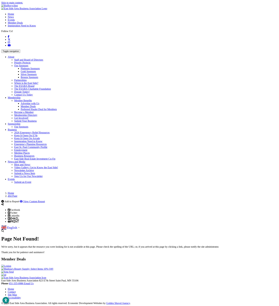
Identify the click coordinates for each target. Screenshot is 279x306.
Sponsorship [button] (14, 123)
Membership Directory (25, 115)
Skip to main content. (12, 2)
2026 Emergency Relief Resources (32, 132)
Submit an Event (22, 182)
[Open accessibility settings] (6, 300)
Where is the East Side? (26, 83)
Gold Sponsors (28, 71)
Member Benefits (23, 100)
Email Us (29, 283)
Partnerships (20, 80)
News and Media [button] (16, 161)
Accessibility (14, 297)
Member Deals (15, 22)
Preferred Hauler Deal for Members (39, 109)
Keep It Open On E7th (25, 135)
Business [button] (12, 129)
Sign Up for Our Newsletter (28, 176)
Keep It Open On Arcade (27, 138)
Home (11, 14)
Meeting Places (22, 153)
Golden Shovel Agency (118, 303)
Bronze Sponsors (29, 77)
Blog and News (22, 164)
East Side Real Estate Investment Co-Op (34, 158)
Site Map (12, 294)
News (11, 17)
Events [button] (11, 179)
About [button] (11, 56)
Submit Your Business (25, 121)
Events (11, 19)
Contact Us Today (23, 94)
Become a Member (24, 112)
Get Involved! (21, 118)
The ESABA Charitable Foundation (32, 88)
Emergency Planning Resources (30, 144)
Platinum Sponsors (30, 68)
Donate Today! (22, 91)
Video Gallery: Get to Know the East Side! (36, 167)
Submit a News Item (24, 173)
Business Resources (24, 155)
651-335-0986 (16, 283)
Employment (20, 150)
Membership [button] (14, 97)
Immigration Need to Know (22, 25)
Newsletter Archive (24, 170)
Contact (12, 291)
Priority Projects (22, 62)
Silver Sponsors (29, 74)
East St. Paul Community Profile (30, 147)
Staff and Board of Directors (28, 59)
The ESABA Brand (24, 86)
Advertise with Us (30, 103)
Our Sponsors (21, 65)
